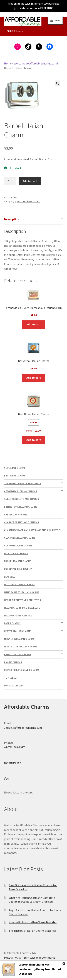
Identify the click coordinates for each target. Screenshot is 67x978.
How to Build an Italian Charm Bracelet (33, 922)
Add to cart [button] (33, 324)
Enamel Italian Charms (17, 561)
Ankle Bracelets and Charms (21, 498)
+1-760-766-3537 (14, 747)
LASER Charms (12, 623)
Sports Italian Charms (27, 201)
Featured (9, 576)
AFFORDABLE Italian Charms (20, 491)
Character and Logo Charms (21, 522)
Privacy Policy (12, 957)
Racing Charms (13, 662)
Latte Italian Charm (31, 964)
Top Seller (10, 677)
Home (8, 63)
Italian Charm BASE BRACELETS (22, 607)
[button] (57, 83)
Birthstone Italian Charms (20, 506)
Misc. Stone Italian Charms (20, 646)
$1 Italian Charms (15, 467)
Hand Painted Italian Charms (21, 592)
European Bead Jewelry (18, 568)
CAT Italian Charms (15, 514)
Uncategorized (13, 685)
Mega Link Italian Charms (19, 638)
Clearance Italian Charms (19, 537)
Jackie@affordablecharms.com (23, 727)
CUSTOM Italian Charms (18, 545)
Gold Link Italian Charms (19, 584)
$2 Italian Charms (15, 475)
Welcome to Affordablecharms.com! (36, 63)
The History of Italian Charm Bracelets (32, 930)
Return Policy (12, 762)
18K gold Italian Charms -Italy (22, 483)
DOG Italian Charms (16, 553)
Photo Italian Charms (17, 654)
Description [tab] (11, 219)
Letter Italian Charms (17, 631)
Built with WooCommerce (39, 957)
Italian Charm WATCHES (18, 615)
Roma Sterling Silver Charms (21, 669)
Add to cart (30, 181)
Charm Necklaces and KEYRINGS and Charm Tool (33, 530)
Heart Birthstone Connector (22, 600)
